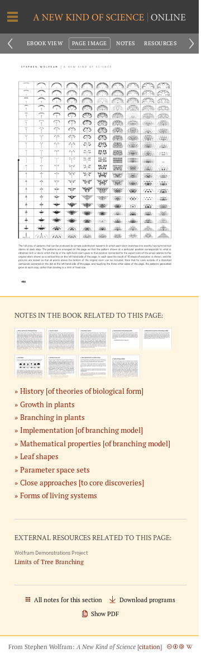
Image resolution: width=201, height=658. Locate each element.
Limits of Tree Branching (49, 562)
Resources (160, 43)
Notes (125, 43)
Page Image (89, 43)
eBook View (45, 43)
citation (149, 647)
